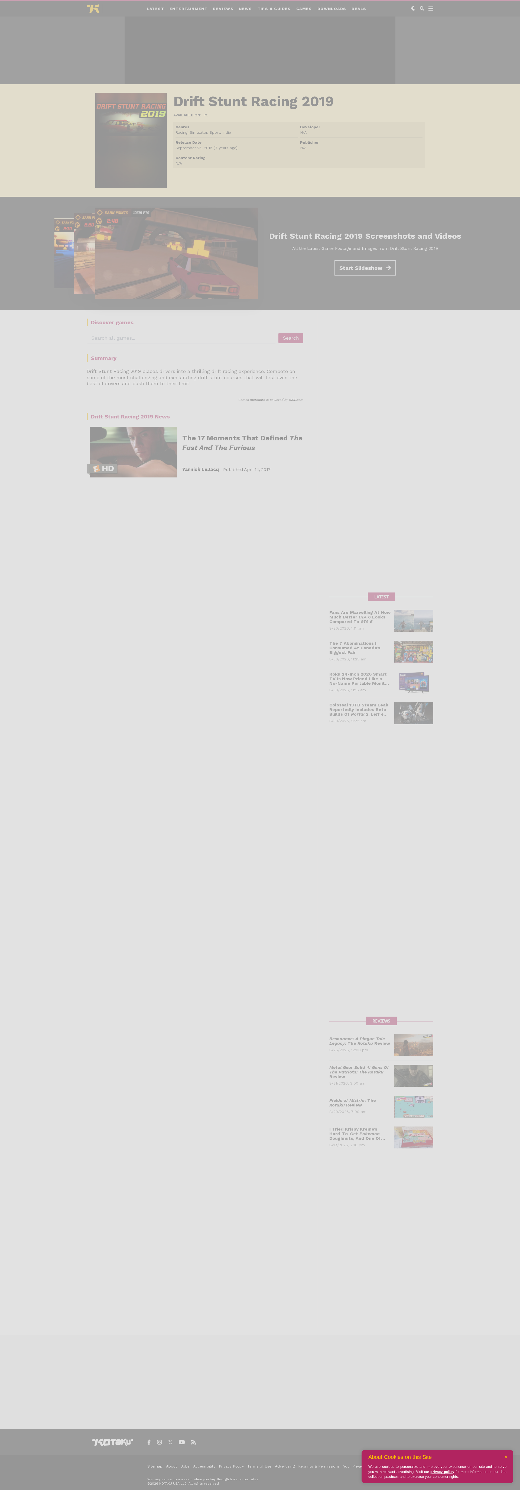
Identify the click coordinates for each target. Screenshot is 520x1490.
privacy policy (442, 1472)
